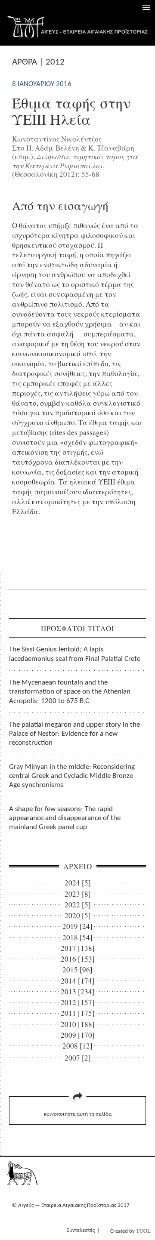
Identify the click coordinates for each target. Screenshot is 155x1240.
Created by (130, 1230)
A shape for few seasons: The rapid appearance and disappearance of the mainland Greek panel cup (65, 818)
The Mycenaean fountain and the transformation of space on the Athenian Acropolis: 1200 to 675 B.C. (69, 692)
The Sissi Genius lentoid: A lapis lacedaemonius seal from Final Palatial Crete (74, 654)
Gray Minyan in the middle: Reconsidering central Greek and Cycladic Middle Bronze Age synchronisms (72, 776)
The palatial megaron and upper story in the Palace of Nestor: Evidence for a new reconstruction (74, 734)
